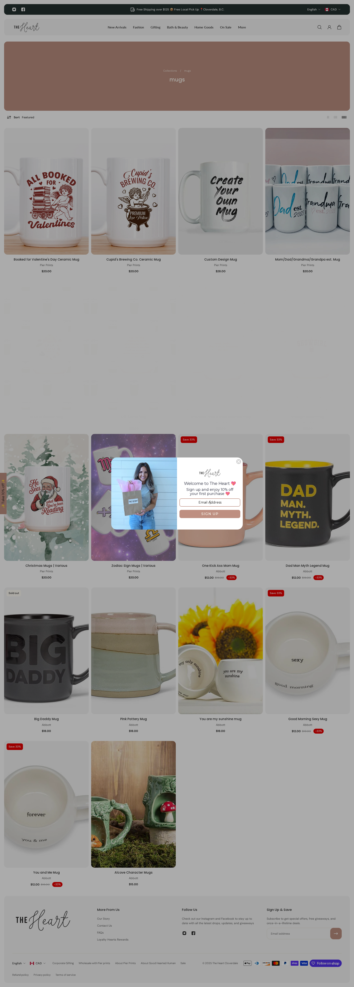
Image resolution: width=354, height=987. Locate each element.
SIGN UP (210, 514)
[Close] (238, 461)
